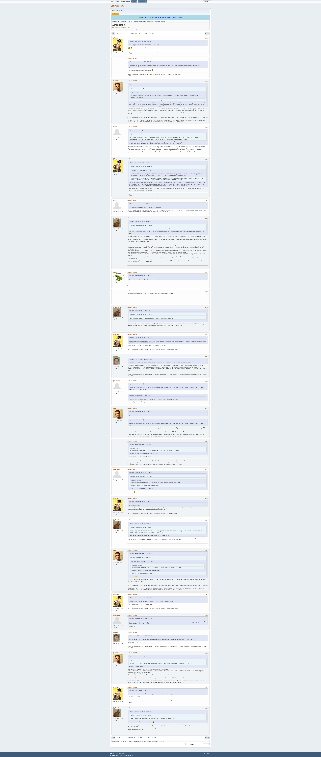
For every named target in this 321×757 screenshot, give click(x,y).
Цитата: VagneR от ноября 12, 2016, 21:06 (141, 88)
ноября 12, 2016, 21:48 (132, 356)
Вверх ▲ (209, 753)
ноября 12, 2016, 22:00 (132, 707)
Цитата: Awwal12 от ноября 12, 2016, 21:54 (141, 618)
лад (115, 127)
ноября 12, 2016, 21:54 (132, 519)
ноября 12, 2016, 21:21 (132, 80)
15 (143, 33)
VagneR (116, 38)
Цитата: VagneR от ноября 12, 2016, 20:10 (140, 130)
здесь (162, 17)
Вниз (113, 33)
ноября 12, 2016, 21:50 (132, 408)
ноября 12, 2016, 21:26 (132, 158)
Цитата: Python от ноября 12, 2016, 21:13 (140, 41)
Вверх (113, 737)
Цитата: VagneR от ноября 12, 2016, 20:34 (140, 221)
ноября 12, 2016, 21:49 (132, 380)
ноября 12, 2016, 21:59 (132, 652)
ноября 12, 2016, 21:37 (134, 218)
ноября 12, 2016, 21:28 (132, 200)
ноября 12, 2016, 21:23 (132, 126)
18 (148, 33)
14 (141, 33)
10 (133, 33)
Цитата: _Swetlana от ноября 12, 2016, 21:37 (141, 275)
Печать (207, 33)
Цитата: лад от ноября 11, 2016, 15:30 (140, 134)
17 (146, 33)
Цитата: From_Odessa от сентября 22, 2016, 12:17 (142, 359)
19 (150, 33)
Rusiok (116, 356)
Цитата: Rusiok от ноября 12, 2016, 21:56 (140, 656)
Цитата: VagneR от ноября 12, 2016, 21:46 (140, 523)
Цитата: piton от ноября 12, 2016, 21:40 (140, 395)
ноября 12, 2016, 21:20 (132, 58)
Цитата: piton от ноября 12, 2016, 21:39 (140, 310)
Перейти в (182, 744)
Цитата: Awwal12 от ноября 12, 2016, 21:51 (141, 472)
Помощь (204, 753)
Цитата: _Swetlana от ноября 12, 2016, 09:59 (142, 225)
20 (152, 33)
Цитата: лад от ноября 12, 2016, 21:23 (139, 162)
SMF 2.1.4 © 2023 (114, 753)
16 (145, 33)
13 (139, 33)
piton (116, 272)
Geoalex (117, 381)
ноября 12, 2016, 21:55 (132, 594)
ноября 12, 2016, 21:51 (132, 441)
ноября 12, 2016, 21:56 (132, 632)
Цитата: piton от (135, 448)
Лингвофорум (117, 6)
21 (153, 33)
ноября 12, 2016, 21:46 (132, 334)
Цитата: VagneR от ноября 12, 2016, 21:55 (140, 711)
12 (138, 33)
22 (155, 33)
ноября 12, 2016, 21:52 (132, 469)
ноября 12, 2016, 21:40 (132, 290)
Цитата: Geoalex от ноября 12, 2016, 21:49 (140, 444)
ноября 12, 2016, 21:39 (132, 272)
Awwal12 (117, 81)
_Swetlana (117, 218)
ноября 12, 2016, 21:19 (132, 38)
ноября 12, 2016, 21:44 (132, 307)
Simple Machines (121, 753)
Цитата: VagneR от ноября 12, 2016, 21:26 (140, 203)
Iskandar (155, 21)
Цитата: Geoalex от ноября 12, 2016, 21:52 (140, 553)
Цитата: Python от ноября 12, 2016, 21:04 (142, 92)
